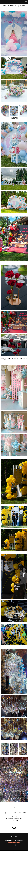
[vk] (13, 828)
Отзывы (16, 836)
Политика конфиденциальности (14, 842)
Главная (12, 836)
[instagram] (15, 828)
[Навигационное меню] (26, 2)
